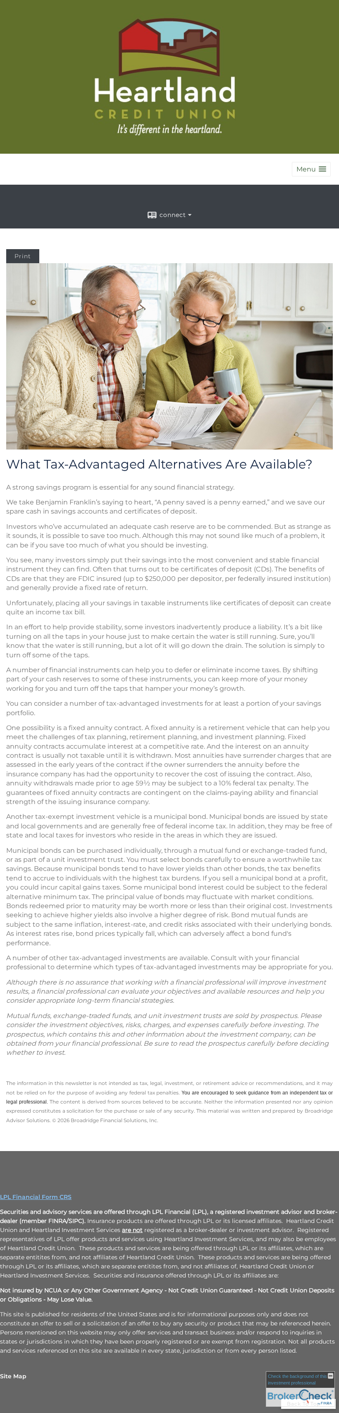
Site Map (13, 1376)
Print (22, 256)
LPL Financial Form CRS (36, 1197)
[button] (311, 169)
